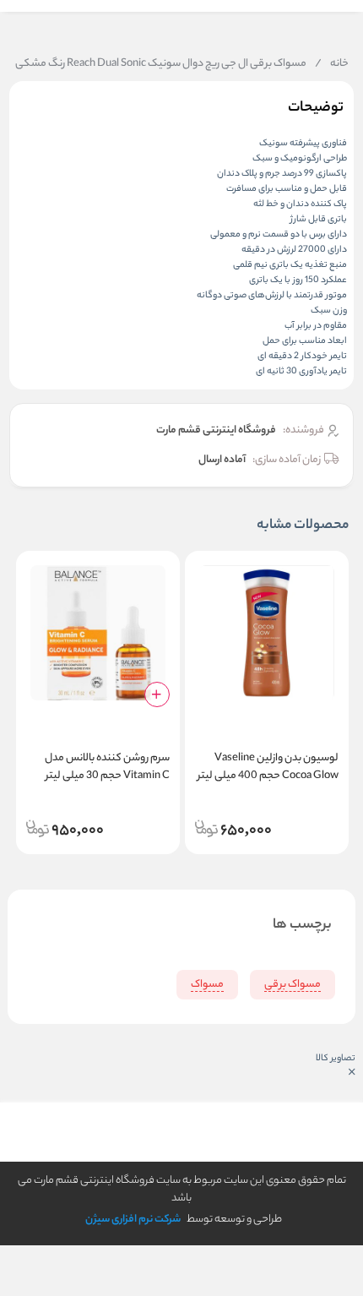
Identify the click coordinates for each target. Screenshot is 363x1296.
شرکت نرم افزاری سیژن (133, 1219)
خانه (332, 64)
